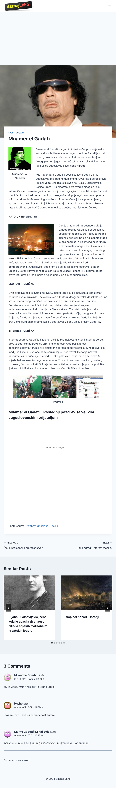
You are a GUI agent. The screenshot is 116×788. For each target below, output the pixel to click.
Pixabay (30, 525)
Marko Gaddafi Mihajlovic (31, 731)
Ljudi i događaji (17, 133)
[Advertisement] (58, 35)
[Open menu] (109, 6)
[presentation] (29, 592)
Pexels (54, 525)
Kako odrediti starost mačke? (94, 546)
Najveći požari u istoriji (82, 617)
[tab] (52, 643)
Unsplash (42, 525)
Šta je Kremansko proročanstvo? (23, 546)
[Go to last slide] (8, 608)
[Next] (107, 608)
